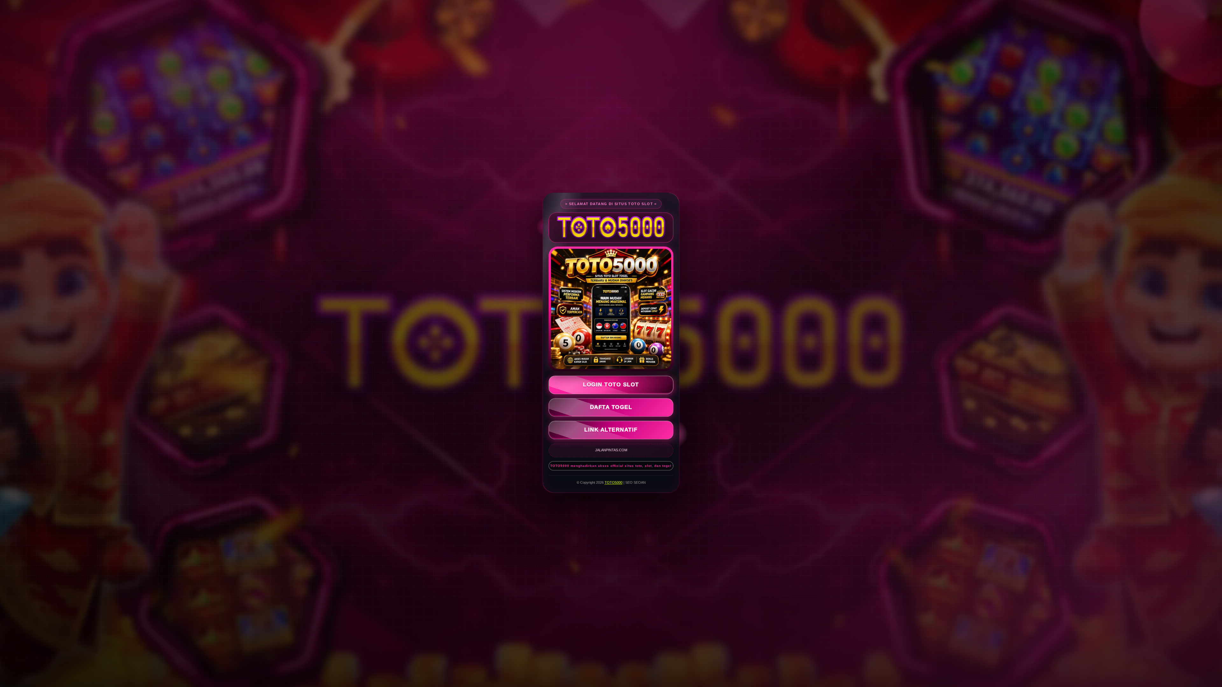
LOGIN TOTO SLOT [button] (611, 384)
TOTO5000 (613, 482)
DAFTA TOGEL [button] (611, 407)
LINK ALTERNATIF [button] (611, 429)
